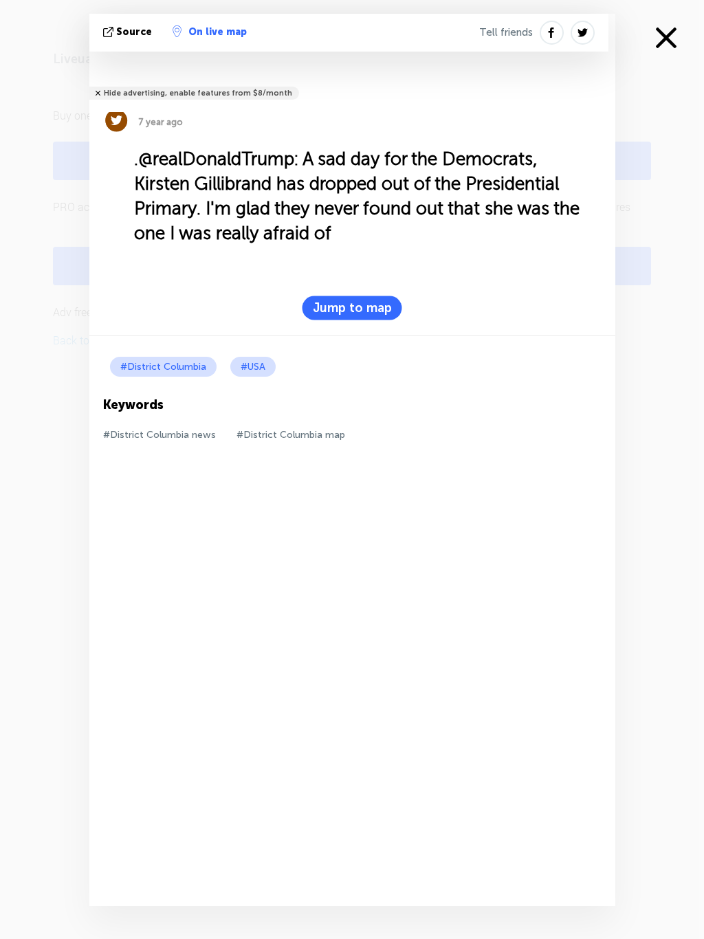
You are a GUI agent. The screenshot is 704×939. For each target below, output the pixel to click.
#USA (253, 367)
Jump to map (352, 308)
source (134, 32)
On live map (217, 32)
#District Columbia (163, 367)
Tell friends (506, 32)
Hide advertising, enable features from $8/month (198, 93)
